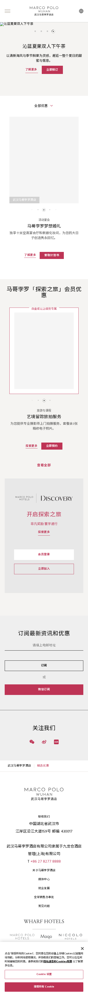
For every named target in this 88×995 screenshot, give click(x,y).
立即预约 (52, 446)
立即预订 (52, 70)
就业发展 (44, 888)
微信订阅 (44, 689)
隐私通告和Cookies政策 (57, 962)
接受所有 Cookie (44, 987)
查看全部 (44, 465)
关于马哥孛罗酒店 (43, 870)
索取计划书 (51, 255)
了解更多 (31, 70)
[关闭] (82, 948)
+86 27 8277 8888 (46, 862)
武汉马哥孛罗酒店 (19, 765)
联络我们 (44, 816)
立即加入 (44, 569)
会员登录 (44, 554)
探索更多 (31, 446)
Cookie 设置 (44, 974)
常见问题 (44, 906)
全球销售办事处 (44, 897)
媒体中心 (44, 879)
